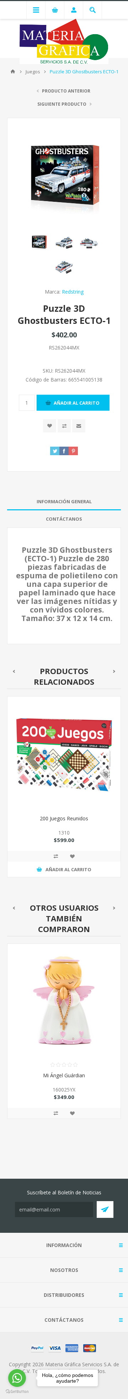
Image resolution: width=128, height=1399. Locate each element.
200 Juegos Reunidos (64, 818)
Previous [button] (13, 671)
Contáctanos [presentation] (64, 519)
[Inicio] (12, 71)
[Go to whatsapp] (17, 1378)
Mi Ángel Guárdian (64, 1075)
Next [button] (114, 671)
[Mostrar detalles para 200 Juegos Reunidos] (64, 753)
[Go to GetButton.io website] (17, 1391)
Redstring (73, 291)
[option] (64, 792)
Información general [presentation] (64, 501)
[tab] (64, 501)
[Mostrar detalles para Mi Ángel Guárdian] (64, 1000)
